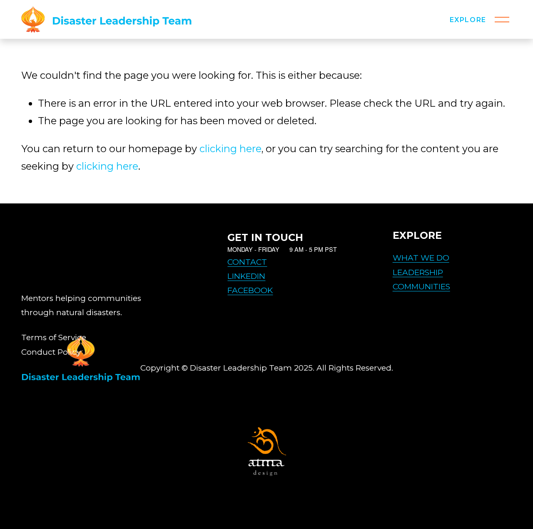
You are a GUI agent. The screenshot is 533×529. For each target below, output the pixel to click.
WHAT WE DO (421, 258)
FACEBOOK (250, 290)
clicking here (230, 149)
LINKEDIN (246, 276)
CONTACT (247, 262)
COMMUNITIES (421, 286)
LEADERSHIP (418, 272)
